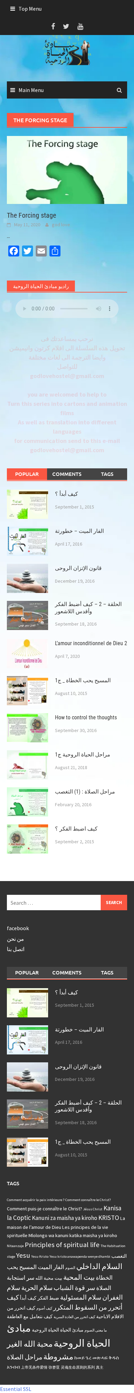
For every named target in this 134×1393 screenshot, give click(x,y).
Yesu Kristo (39, 1256)
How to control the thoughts (86, 717)
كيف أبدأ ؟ (66, 494)
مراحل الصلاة (24, 1357)
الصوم (70, 1268)
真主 (99, 1367)
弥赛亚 (54, 1367)
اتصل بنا (15, 949)
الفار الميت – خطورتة (79, 531)
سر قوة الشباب (74, 1287)
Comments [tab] (66, 473)
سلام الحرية (37, 1287)
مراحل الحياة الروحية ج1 (82, 754)
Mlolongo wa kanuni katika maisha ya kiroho (73, 1235)
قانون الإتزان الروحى (78, 568)
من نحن (15, 938)
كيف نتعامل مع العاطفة (30, 1316)
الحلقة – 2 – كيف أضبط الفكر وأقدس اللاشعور (88, 608)
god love (61, 224)
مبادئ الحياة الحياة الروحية (57, 1330)
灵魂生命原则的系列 (78, 1367)
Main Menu (31, 90)
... (8, 235)
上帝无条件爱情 (34, 1367)
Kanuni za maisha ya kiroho (64, 1218)
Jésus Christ (92, 1209)
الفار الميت (51, 1267)
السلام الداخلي (99, 1266)
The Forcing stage (31, 215)
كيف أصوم (44, 1308)
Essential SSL (15, 1388)
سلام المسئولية (80, 1297)
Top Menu (30, 8)
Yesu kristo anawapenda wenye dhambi (79, 1256)
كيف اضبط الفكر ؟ (76, 828)
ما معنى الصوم (96, 1330)
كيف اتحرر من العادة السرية (74, 1317)
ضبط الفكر (48, 1298)
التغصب (119, 1256)
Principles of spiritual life (62, 1244)
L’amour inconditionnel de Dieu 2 (91, 643)
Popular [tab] (27, 473)
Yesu (23, 1255)
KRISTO (108, 1217)
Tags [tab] (107, 473)
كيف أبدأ (28, 1298)
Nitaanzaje (15, 1246)
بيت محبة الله (48, 1278)
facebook (18, 928)
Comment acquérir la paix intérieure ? (35, 1200)
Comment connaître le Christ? (88, 1200)
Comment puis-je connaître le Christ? (44, 1209)
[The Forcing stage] (67, 169)
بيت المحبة (79, 1277)
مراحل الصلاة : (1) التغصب (85, 791)
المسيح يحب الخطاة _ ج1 (83, 680)
